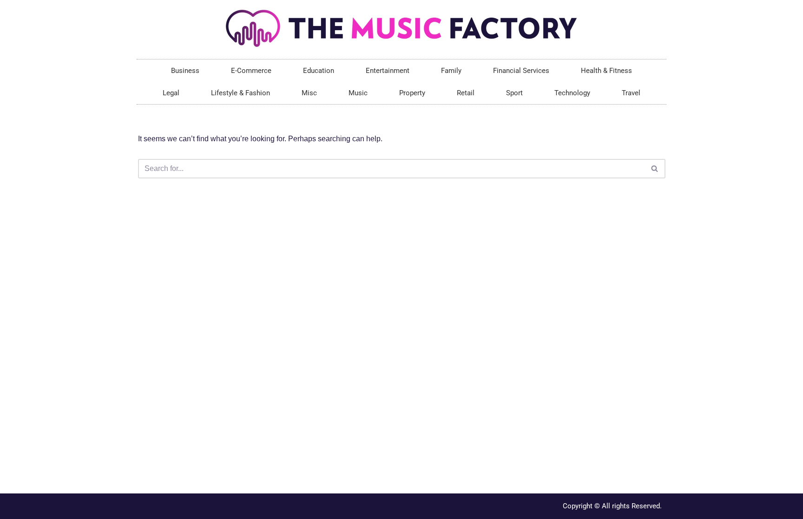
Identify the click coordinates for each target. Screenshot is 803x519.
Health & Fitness (606, 70)
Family (451, 70)
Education (318, 70)
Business (185, 70)
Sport (514, 93)
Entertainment (387, 70)
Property (412, 93)
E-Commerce (251, 70)
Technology (572, 93)
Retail (465, 93)
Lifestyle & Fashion (240, 93)
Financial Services (521, 70)
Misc (309, 93)
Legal (171, 93)
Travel (631, 93)
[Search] (655, 168)
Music (358, 93)
